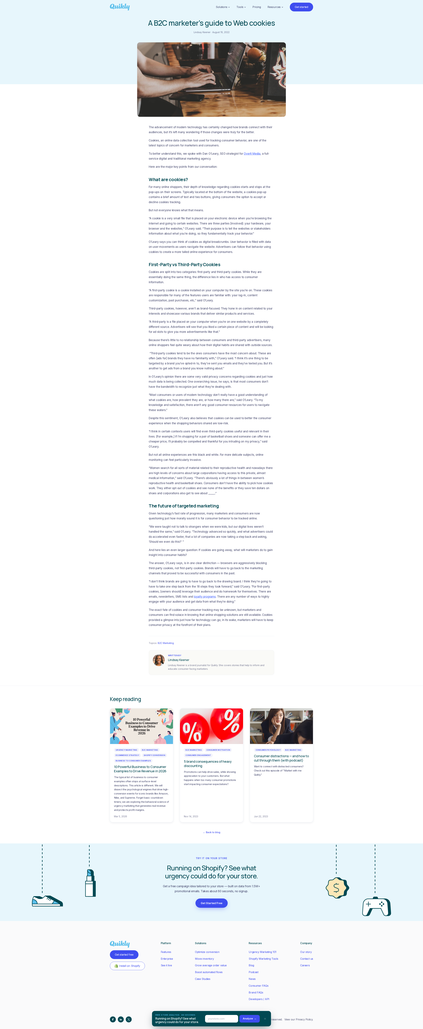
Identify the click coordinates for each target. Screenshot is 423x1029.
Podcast (253, 972)
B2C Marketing (166, 643)
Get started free (124, 954)
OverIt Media (252, 153)
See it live (166, 965)
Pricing (256, 7)
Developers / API (259, 999)
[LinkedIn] (121, 1019)
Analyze (249, 1018)
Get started (301, 7)
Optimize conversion (207, 952)
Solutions (221, 7)
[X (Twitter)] (129, 1019)
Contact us (306, 958)
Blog (251, 965)
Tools (239, 7)
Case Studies (202, 979)
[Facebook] (113, 1019)
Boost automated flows (209, 972)
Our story (306, 952)
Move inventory (204, 958)
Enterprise (167, 958)
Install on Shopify (129, 965)
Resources (274, 7)
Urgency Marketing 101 (262, 952)
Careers (305, 965)
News (252, 979)
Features (166, 952)
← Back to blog (211, 832)
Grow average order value (211, 965)
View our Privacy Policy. (298, 1019)
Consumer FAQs (258, 985)
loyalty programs (205, 596)
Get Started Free (211, 903)
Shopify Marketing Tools (263, 958)
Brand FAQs (256, 992)
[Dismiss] (265, 1018)
